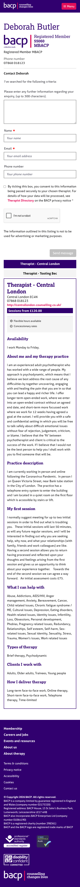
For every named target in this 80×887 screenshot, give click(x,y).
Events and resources (19, 741)
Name (8, 130)
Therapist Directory (21, 200)
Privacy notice (12, 769)
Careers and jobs (16, 735)
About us (10, 747)
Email (8, 148)
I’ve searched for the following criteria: (30, 81)
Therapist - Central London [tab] (40, 264)
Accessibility (11, 776)
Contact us (10, 788)
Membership (13, 728)
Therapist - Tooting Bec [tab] (40, 273)
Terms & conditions (16, 763)
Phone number (14, 166)
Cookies (9, 782)
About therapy (14, 753)
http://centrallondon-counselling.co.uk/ (34, 305)
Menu (70, 6)
